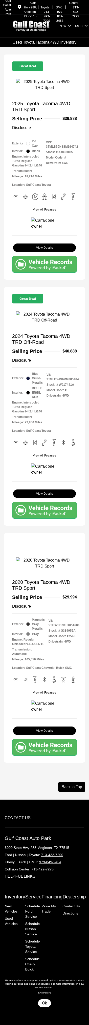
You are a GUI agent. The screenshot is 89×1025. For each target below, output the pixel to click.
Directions (70, 913)
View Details (44, 247)
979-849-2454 (59, 16)
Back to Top (72, 787)
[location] (19, 8)
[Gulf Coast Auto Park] (31, 26)
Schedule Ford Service (32, 911)
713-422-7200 (46, 16)
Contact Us (71, 906)
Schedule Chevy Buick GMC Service (32, 969)
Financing (52, 896)
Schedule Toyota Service (32, 946)
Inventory (15, 896)
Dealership (74, 896)
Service (33, 896)
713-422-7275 (75, 12)
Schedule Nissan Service (32, 929)
